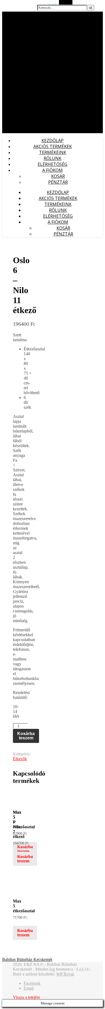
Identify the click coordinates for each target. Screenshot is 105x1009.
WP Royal (65, 974)
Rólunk (52, 158)
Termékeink (52, 152)
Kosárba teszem (26, 735)
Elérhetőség (52, 164)
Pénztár (58, 182)
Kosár (58, 176)
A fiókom (52, 170)
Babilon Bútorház (16, 14)
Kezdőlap (52, 140)
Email (29, 988)
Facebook (32, 983)
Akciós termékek (52, 146)
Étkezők (20, 758)
